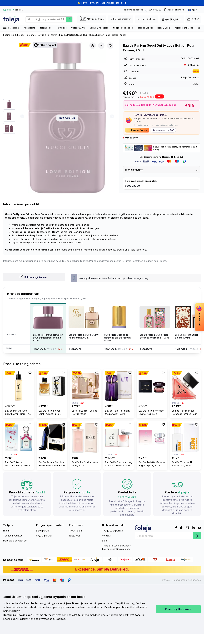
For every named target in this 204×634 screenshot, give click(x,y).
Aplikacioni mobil (176, 10)
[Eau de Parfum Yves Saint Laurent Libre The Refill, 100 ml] (18, 386)
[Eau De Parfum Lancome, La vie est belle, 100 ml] (118, 438)
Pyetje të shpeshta (112, 530)
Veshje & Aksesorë (99, 28)
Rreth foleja (75, 530)
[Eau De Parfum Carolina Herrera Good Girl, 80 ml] (52, 438)
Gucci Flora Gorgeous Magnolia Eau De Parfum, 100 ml (117, 338)
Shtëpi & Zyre (78, 28)
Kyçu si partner (44, 535)
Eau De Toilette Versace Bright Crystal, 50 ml (152, 464)
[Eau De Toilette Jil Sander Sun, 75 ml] (185, 438)
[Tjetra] (112, 116)
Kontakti (106, 535)
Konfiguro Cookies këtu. (18, 615)
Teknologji (61, 28)
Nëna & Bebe (163, 28)
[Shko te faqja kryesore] (11, 19)
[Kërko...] (69, 19)
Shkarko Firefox (139, 130)
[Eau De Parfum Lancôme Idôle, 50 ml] (85, 438)
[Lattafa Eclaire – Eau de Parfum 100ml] (85, 386)
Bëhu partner (43, 530)
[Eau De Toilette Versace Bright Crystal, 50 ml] (152, 438)
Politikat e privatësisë (15, 540)
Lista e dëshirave (148, 19)
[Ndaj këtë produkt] (92, 45)
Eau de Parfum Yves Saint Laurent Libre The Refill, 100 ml (17, 412)
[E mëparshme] (22, 116)
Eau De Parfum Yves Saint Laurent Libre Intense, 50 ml (49, 412)
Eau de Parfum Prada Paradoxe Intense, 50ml (185, 412)
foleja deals (45, 28)
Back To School (145, 28)
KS (193, 10)
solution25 (195, 580)
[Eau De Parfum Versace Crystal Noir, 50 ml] (152, 386)
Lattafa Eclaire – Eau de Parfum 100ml (84, 412)
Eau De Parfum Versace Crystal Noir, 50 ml (151, 412)
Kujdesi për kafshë (184, 28)
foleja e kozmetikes (123, 28)
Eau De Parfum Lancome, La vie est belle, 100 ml (118, 464)
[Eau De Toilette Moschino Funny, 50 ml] (18, 438)
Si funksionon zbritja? (163, 130)
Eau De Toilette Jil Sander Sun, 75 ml (182, 464)
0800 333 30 (132, 185)
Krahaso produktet (122, 19)
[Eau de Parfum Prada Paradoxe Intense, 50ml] (185, 386)
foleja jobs (74, 535)
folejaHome (29, 28)
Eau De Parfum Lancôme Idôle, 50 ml (85, 464)
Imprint (6, 530)
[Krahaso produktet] (101, 45)
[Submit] (197, 535)
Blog (104, 540)
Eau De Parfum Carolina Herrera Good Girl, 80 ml (52, 464)
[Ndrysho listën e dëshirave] (110, 45)
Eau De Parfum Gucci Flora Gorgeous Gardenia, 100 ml (154, 336)
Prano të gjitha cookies (178, 609)
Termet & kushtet (12, 535)
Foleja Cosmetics (190, 77)
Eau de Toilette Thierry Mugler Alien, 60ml (117, 412)
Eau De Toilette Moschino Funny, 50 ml (17, 464)
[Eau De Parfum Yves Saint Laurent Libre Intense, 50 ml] (52, 386)
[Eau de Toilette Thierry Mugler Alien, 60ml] (118, 386)
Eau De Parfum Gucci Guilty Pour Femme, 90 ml (84, 336)
